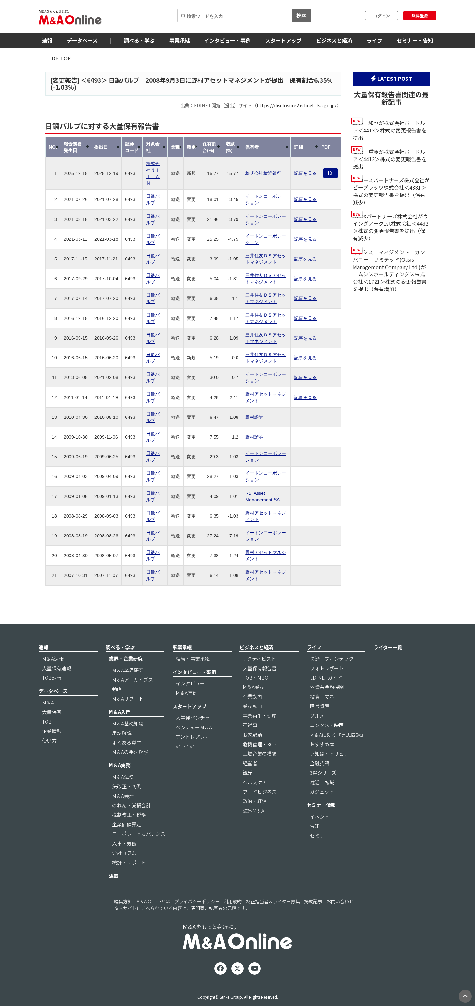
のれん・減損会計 (131, 805)
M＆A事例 (186, 692)
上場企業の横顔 (260, 753)
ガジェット (322, 791)
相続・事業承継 (193, 658)
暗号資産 (319, 706)
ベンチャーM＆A (194, 727)
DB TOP (61, 58)
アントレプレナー (195, 736)
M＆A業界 (253, 686)
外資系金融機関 (327, 686)
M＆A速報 (53, 658)
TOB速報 (51, 677)
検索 (301, 15)
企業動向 (252, 696)
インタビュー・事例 (227, 40)
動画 (117, 688)
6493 (94, 80)
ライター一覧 (388, 647)
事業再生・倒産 (260, 715)
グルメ (317, 715)
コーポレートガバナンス (138, 833)
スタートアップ (283, 40)
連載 (114, 875)
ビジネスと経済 (334, 40)
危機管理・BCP (260, 744)
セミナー (319, 835)
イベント (319, 816)
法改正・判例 (126, 786)
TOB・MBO (255, 677)
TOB (47, 721)
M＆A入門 (120, 711)
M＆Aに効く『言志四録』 (337, 734)
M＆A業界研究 (127, 670)
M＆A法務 (123, 776)
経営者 (250, 763)
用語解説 (122, 732)
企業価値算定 (126, 824)
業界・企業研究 (126, 658)
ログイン (381, 16)
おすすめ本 (322, 744)
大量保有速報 (56, 668)
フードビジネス (260, 791)
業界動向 (252, 706)
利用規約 (233, 901)
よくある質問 (126, 742)
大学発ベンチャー (195, 717)
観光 (247, 772)
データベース (82, 40)
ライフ (374, 40)
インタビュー (190, 683)
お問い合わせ (340, 901)
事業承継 (179, 40)
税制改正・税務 (129, 814)
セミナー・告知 (415, 40)
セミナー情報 (321, 804)
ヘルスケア (255, 782)
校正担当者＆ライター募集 (273, 901)
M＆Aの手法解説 (130, 751)
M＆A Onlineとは (153, 901)
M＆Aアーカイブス (132, 679)
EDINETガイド (326, 677)
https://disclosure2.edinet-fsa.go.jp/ (297, 105)
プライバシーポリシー (196, 901)
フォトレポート (327, 668)
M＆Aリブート (127, 698)
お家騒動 (252, 734)
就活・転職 (322, 782)
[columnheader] (53, 147)
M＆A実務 (120, 765)
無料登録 (419, 16)
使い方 (49, 740)
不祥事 (250, 725)
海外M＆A (253, 810)
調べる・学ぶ (139, 40)
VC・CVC (185, 746)
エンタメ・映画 (327, 725)
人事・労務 (124, 843)
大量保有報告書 (260, 668)
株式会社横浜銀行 (263, 173)
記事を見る (305, 173)
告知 (315, 825)
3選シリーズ (323, 772)
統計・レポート (129, 862)
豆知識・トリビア (329, 753)
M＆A (48, 702)
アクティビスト (259, 658)
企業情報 (51, 730)
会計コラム (124, 852)
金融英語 (319, 763)
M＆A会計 (123, 795)
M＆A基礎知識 (127, 723)
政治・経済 (255, 801)
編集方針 (123, 901)
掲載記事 (313, 901)
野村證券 (254, 417)
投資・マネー (324, 696)
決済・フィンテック (332, 658)
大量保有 (51, 711)
